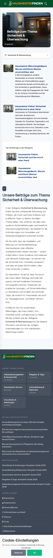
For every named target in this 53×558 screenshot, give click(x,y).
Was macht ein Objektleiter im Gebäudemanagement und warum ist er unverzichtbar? (25, 452)
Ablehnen (18, 553)
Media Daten (9, 531)
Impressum (9, 498)
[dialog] (26, 546)
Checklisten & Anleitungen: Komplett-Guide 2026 (24, 465)
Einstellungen (26, 548)
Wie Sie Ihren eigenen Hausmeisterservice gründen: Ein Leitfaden (25, 430)
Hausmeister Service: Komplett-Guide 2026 (21, 475)
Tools (6, 522)
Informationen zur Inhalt (14, 512)
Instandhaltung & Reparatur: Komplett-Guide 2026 (24, 470)
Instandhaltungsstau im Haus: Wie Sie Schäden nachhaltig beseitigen (23, 423)
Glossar (7, 517)
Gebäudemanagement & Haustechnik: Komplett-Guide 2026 (26, 485)
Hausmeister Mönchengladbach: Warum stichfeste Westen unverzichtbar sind (31, 69)
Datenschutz (10, 503)
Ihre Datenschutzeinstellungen (18, 526)
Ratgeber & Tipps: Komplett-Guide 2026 (19, 479)
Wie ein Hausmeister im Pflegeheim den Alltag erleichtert (22, 445)
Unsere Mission (11, 507)
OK (34, 553)
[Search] (45, 4)
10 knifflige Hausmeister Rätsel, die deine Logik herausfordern (23, 438)
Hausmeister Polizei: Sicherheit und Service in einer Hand (30, 157)
